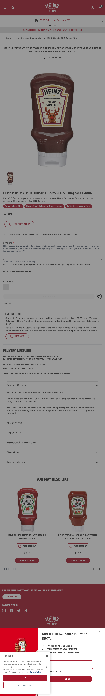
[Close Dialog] (100, 632)
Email (45, 659)
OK (25, 678)
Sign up (67, 679)
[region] (25, 673)
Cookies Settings (25, 685)
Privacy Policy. (35, 672)
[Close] (47, 656)
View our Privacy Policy (51, 672)
